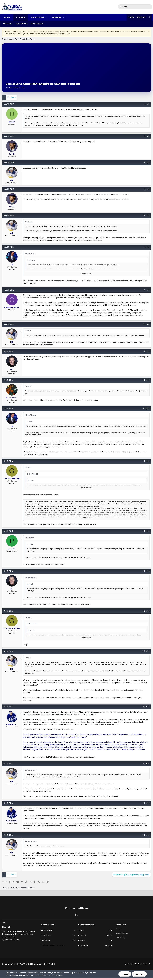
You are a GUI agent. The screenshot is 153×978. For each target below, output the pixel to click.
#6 (148, 247)
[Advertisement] (76, 65)
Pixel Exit (52, 964)
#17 (147, 707)
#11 (147, 409)
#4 (148, 189)
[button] (46, 17)
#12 (147, 461)
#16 (147, 651)
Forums (20, 17)
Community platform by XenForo (21, 964)
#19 (147, 803)
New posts (7, 24)
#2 (148, 136)
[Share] (144, 104)
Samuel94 (108, 945)
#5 (148, 215)
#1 (148, 104)
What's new (37, 17)
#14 (147, 571)
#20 (147, 835)
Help (139, 964)
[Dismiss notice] (149, 31)
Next (12, 97)
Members (56, 17)
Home (7, 17)
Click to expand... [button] (86, 274)
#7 (148, 290)
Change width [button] (132, 964)
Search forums (36, 24)
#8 (148, 324)
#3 (148, 163)
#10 (147, 380)
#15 (147, 611)
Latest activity (21, 24)
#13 (147, 531)
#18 (147, 764)
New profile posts (122, 933)
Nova (3, 923)
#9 (148, 351)
